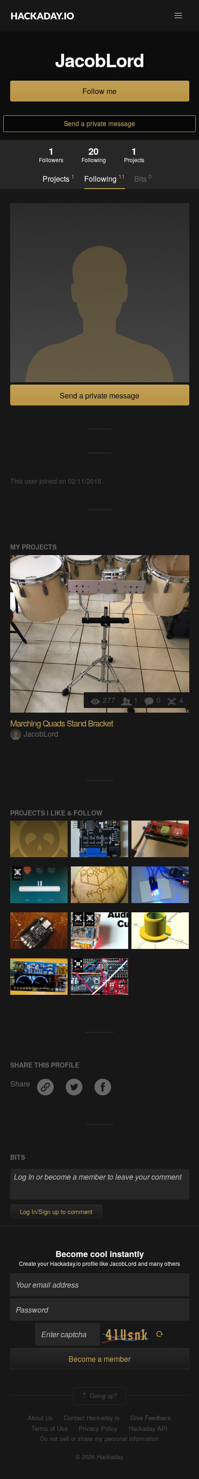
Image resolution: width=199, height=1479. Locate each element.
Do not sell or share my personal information (99, 1439)
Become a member (99, 1358)
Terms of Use (49, 1428)
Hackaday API (148, 1428)
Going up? (102, 1395)
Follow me (99, 91)
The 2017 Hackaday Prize (78, 965)
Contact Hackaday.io (91, 1418)
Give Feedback (151, 1418)
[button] (178, 16)
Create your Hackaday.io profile (58, 1263)
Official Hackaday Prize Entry (89, 919)
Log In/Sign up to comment (56, 1211)
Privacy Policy (98, 1428)
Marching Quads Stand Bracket (61, 723)
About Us (40, 1418)
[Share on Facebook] (102, 1083)
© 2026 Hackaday (99, 1457)
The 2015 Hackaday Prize (17, 873)
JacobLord (41, 733)
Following (104, 178)
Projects (59, 178)
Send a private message (99, 123)
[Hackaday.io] (42, 16)
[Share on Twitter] (75, 1083)
